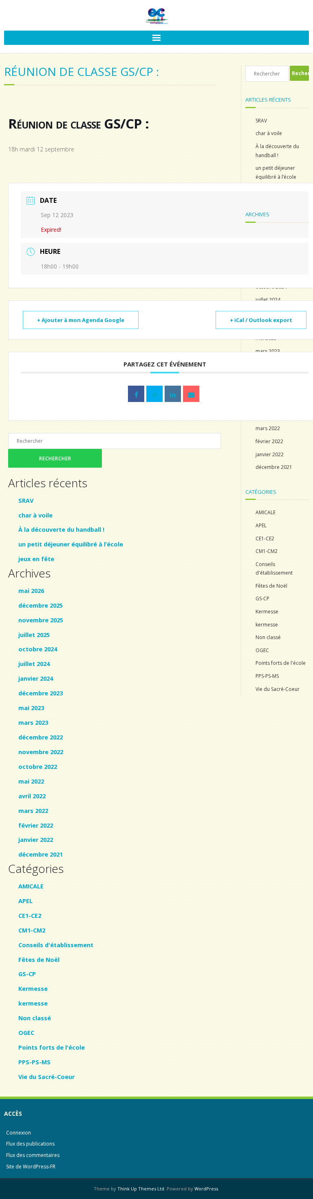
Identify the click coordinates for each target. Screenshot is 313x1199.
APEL (25, 901)
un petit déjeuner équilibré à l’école (70, 544)
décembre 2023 (40, 693)
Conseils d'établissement (55, 945)
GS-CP (27, 974)
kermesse (33, 1003)
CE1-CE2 (29, 915)
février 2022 (35, 825)
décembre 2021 (40, 854)
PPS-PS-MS (34, 1062)
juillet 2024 (34, 664)
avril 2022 (32, 796)
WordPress (206, 1189)
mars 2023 (33, 722)
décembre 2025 (40, 605)
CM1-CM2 (31, 930)
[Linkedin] (173, 394)
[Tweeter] (154, 394)
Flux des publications (30, 1143)
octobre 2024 (37, 649)
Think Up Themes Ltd (140, 1189)
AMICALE (31, 886)
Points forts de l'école (51, 1047)
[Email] (191, 394)
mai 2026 (31, 591)
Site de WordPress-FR (30, 1166)
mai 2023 (31, 708)
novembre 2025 (40, 620)
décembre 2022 (40, 737)
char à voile (35, 515)
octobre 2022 (37, 766)
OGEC (26, 1033)
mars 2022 (33, 811)
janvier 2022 (35, 840)
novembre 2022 (40, 752)
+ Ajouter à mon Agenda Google (80, 320)
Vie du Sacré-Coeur (46, 1077)
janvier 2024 (35, 678)
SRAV (25, 500)
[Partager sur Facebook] (136, 394)
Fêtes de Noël (39, 960)
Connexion (18, 1132)
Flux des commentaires (33, 1155)
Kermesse (33, 989)
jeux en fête (36, 559)
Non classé (34, 1018)
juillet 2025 (34, 635)
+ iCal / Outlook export (261, 320)
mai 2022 (31, 781)
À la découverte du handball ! (61, 529)
